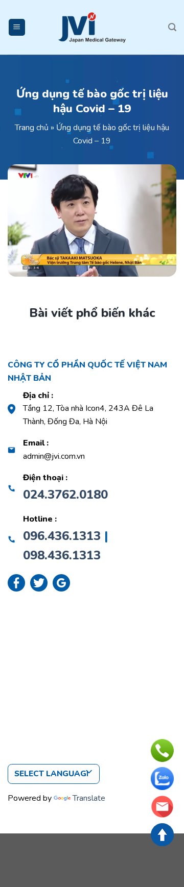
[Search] (172, 27)
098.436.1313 (62, 555)
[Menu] (17, 27)
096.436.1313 (62, 536)
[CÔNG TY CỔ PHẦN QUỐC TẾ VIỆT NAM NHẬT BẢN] (92, 27)
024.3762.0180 (65, 494)
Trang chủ (32, 127)
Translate (89, 798)
